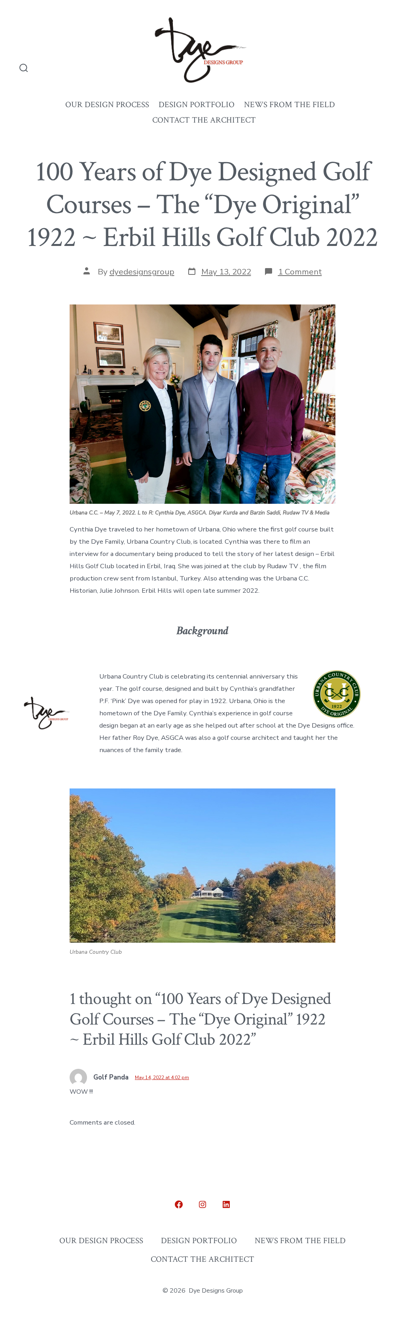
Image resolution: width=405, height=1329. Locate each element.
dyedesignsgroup (142, 271)
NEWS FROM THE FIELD (289, 104)
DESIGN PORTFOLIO (197, 104)
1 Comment (300, 271)
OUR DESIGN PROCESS (107, 104)
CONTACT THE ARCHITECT (204, 120)
